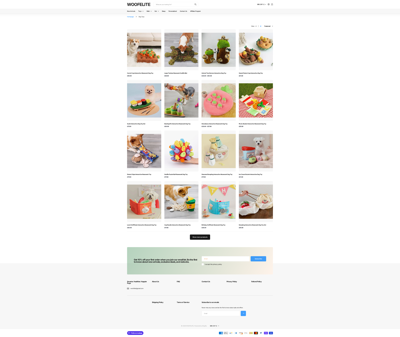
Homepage (130, 17)
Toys (139, 11)
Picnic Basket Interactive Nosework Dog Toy (252, 124)
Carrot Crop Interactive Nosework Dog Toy (140, 73)
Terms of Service (183, 302)
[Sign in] (269, 4)
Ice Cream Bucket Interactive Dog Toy (250, 174)
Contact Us (183, 11)
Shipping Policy (157, 302)
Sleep (163, 11)
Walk (148, 11)
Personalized (173, 11)
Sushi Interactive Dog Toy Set (136, 124)
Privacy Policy (232, 281)
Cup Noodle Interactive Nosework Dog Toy (177, 225)
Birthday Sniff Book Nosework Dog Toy (213, 225)
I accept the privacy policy (213, 264)
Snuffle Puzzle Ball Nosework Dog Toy (176, 174)
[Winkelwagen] (272, 4)
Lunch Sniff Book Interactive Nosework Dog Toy (141, 225)
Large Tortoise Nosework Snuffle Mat (175, 73)
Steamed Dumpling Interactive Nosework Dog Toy (217, 174)
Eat (156, 11)
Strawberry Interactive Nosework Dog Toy (215, 124)
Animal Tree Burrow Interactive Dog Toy (214, 73)
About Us (155, 281)
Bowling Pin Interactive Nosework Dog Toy (177, 124)
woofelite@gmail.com (136, 288)
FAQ (178, 281)
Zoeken (195, 4)
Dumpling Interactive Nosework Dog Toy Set (252, 225)
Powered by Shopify (200, 326)
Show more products (199, 237)
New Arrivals (131, 11)
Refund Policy (256, 281)
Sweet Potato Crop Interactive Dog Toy (251, 73)
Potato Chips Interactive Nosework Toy (139, 174)
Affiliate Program (195, 11)
